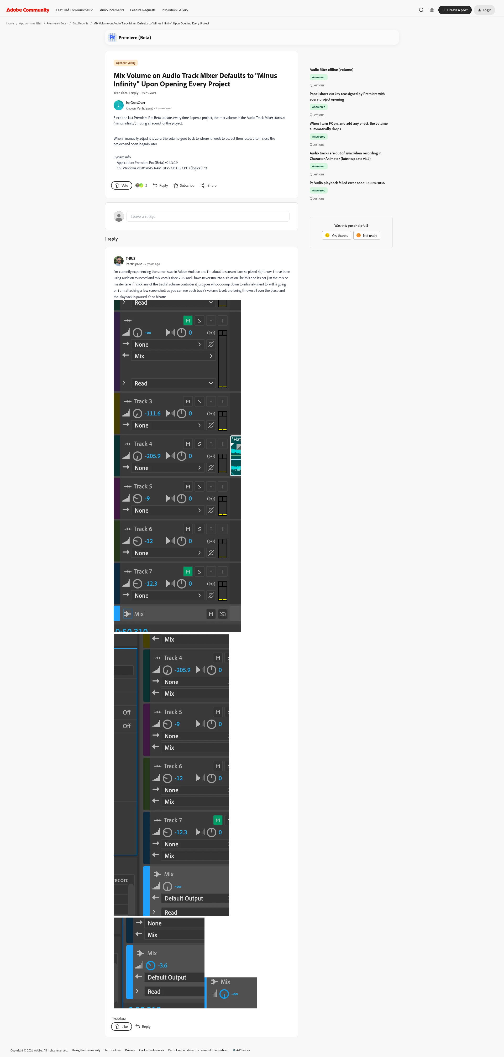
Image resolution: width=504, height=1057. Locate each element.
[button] (455, 10)
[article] (201, 643)
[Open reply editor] (201, 216)
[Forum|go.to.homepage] (28, 10)
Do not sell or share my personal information (197, 1050)
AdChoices (243, 1050)
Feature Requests (142, 10)
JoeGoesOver (135, 102)
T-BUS (130, 258)
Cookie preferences (151, 1050)
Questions (317, 85)
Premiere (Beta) (57, 23)
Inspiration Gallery (175, 10)
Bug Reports (80, 23)
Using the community (86, 1050)
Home (10, 23)
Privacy (130, 1050)
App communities (30, 23)
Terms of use (113, 1050)
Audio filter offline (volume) (331, 69)
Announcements (112, 10)
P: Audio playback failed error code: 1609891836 (347, 182)
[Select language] (432, 10)
